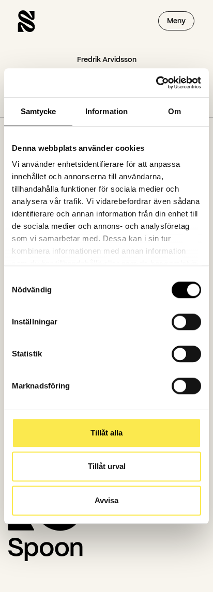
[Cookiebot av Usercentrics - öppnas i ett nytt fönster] (156, 82)
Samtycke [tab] (38, 111)
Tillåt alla (106, 432)
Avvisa (106, 500)
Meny (176, 20)
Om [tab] (174, 111)
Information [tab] (106, 111)
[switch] (186, 322)
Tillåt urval (107, 466)
